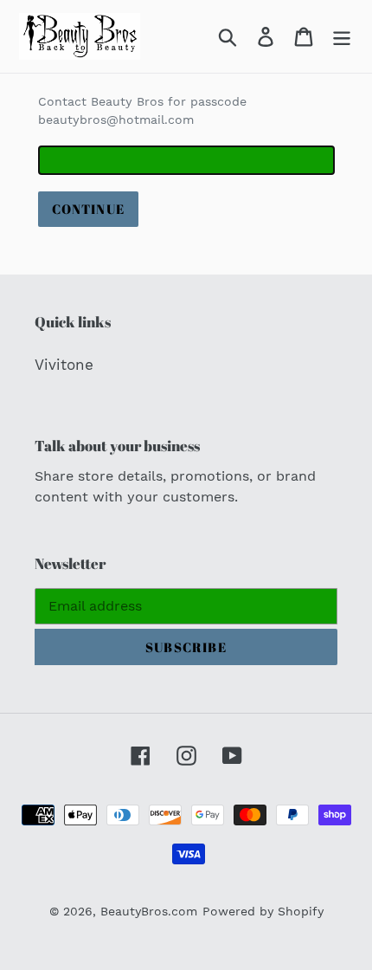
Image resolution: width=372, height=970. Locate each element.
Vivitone (64, 364)
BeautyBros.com (148, 911)
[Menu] (342, 36)
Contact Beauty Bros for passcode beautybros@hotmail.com (142, 110)
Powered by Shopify (263, 911)
